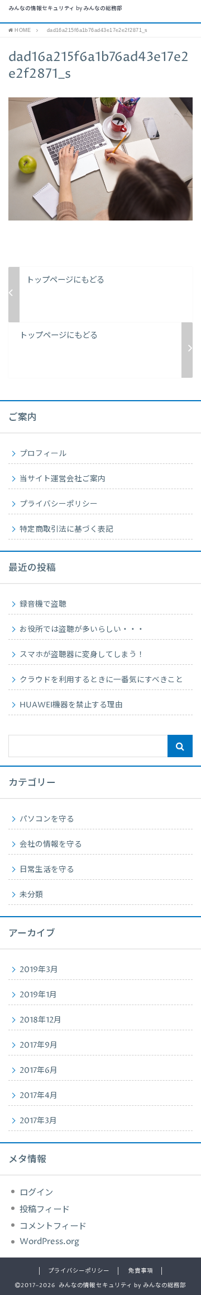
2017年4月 (39, 1096)
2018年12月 (40, 1020)
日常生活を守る (47, 870)
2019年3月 (39, 970)
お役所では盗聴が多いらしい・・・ (82, 630)
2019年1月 (38, 995)
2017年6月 (39, 1071)
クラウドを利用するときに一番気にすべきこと (101, 680)
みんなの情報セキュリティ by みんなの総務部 (65, 9)
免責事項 (140, 1271)
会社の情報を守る (51, 844)
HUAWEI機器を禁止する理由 (71, 705)
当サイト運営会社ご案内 (63, 479)
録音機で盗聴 (43, 604)
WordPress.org (49, 1241)
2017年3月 (38, 1121)
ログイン (36, 1193)
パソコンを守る (47, 819)
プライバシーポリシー (59, 504)
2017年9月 (39, 1045)
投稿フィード (45, 1210)
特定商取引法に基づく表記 (66, 529)
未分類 (31, 895)
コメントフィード (53, 1226)
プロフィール (43, 454)
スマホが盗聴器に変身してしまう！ (82, 655)
